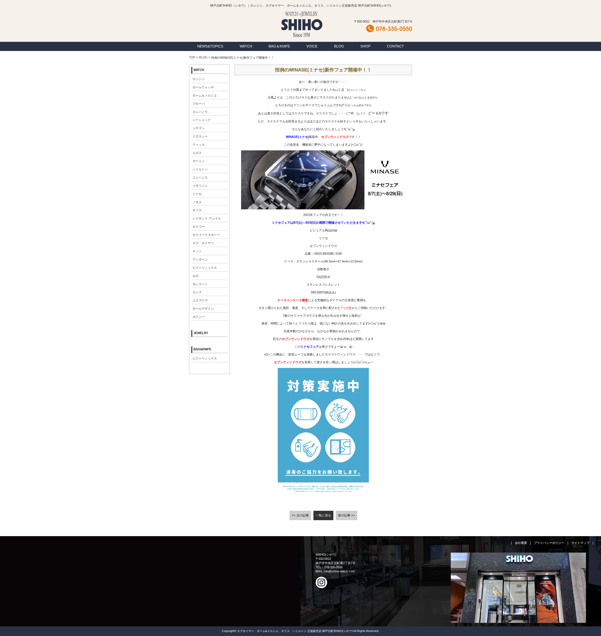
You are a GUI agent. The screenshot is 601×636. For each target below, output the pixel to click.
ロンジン (199, 79)
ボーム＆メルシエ (205, 95)
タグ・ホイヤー (203, 243)
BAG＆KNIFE (279, 46)
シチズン (199, 128)
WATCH (246, 46)
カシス (197, 292)
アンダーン (200, 259)
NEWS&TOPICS (210, 46)
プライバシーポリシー (549, 543)
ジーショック (202, 120)
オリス (197, 210)
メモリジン (200, 185)
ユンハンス (200, 177)
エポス (197, 153)
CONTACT (395, 46)
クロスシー (200, 136)
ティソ (197, 251)
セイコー (199, 226)
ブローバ (199, 103)
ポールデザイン (203, 308)
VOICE (311, 46)
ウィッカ (199, 144)
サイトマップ (580, 543)
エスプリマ (200, 300)
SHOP (365, 46)
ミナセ (197, 194)
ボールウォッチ (203, 87)
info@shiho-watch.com (339, 571)
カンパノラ (200, 112)
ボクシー (199, 317)
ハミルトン (200, 169)
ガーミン (199, 161)
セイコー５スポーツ (206, 235)
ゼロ (196, 276)
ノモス (197, 202)
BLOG (339, 46)
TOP (192, 57)
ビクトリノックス (205, 267)
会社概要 (521, 543)
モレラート (200, 284)
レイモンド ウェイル (207, 218)
